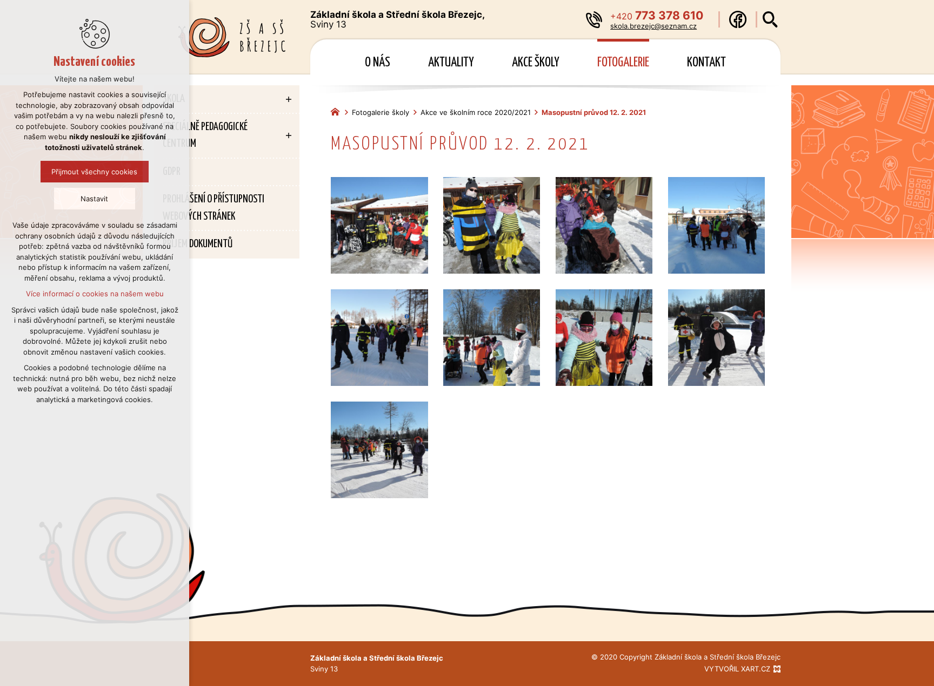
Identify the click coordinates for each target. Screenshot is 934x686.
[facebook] (737, 19)
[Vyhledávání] (770, 19)
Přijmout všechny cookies (95, 171)
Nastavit (95, 198)
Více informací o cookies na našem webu (95, 293)
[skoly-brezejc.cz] (338, 110)
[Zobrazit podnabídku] (288, 99)
